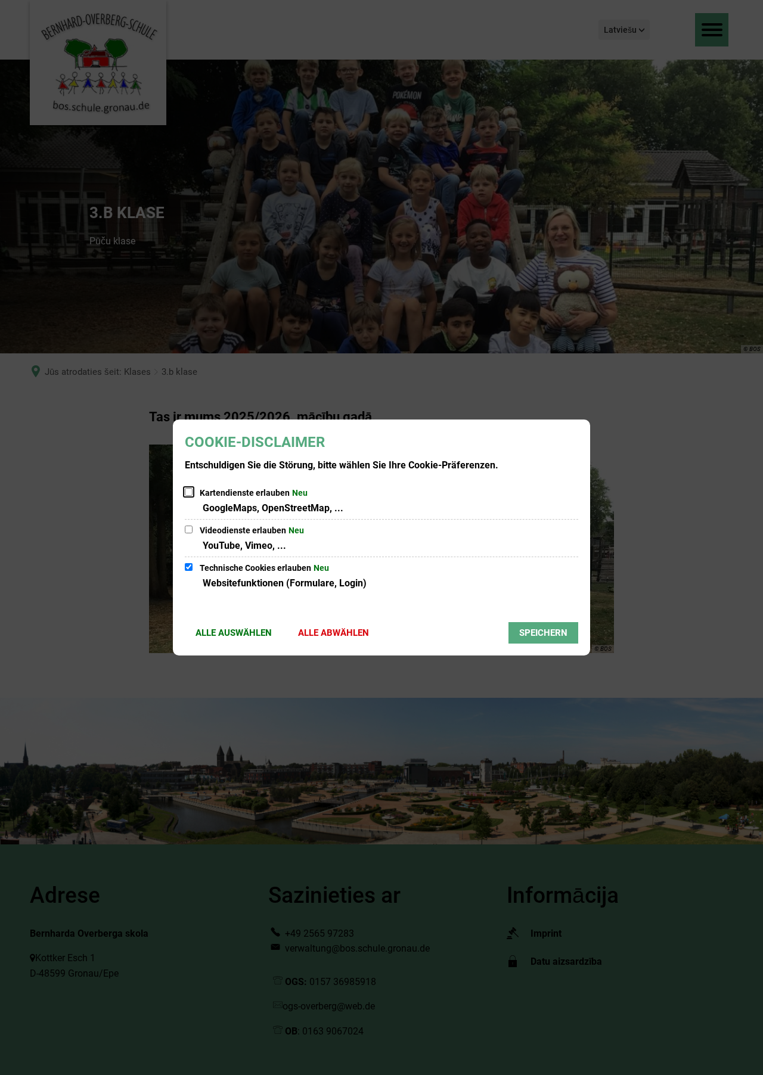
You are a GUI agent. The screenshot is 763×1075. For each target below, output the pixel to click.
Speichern (543, 632)
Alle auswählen (234, 632)
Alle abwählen (333, 632)
